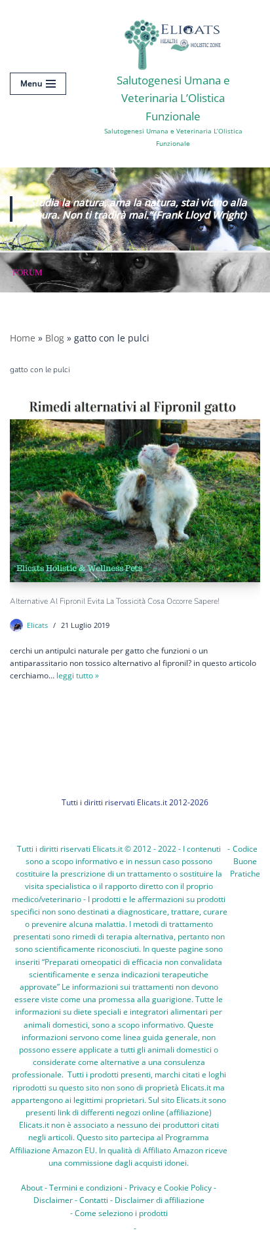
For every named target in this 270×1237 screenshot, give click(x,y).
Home (22, 338)
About (32, 1187)
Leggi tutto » (77, 675)
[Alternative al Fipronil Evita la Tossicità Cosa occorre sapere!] (135, 489)
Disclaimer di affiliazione (159, 1200)
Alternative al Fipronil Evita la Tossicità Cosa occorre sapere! (115, 601)
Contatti (93, 1200)
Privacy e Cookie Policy (170, 1187)
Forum (27, 272)
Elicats (37, 625)
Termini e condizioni (86, 1187)
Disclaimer (53, 1200)
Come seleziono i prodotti (121, 1213)
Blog (54, 338)
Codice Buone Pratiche (245, 861)
